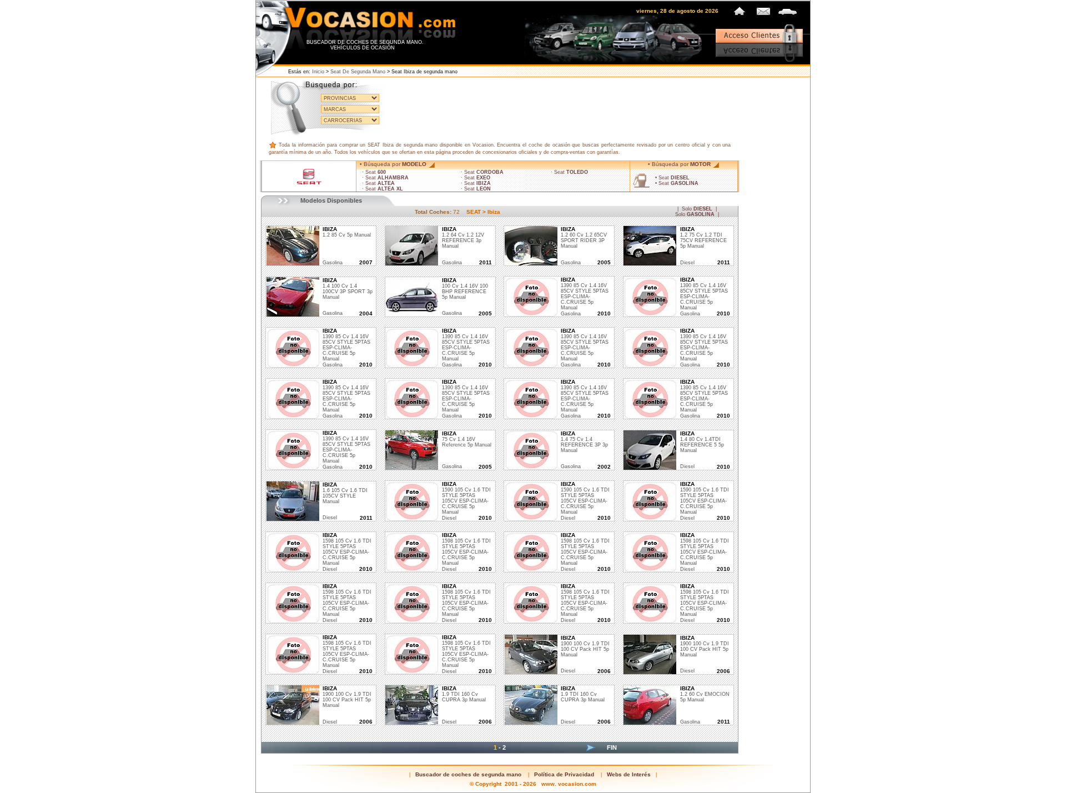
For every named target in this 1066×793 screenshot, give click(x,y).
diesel (687, 262)
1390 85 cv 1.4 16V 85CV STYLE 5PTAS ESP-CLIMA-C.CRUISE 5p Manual (585, 293)
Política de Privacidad (564, 774)
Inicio (318, 71)
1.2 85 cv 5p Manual (347, 232)
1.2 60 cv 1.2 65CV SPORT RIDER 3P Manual (584, 238)
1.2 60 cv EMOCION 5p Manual (705, 694)
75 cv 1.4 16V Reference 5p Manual (466, 439)
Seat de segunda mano (357, 71)
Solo (697, 209)
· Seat (374, 172)
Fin (612, 747)
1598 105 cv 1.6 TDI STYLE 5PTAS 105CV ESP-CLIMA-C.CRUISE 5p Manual (347, 549)
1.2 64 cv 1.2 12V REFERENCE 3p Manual (463, 238)
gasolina (333, 262)
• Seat (672, 177)
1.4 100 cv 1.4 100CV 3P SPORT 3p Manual (348, 289)
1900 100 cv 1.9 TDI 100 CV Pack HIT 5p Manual (585, 646)
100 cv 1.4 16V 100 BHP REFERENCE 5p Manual (465, 289)
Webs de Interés (629, 774)
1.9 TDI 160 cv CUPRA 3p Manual (464, 694)
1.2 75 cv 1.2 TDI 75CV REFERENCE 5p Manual (703, 238)
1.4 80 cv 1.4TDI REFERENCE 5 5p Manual (702, 442)
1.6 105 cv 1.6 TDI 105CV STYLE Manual (345, 493)
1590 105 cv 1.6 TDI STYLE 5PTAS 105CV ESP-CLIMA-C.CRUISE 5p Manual (466, 498)
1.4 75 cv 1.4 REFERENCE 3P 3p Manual (584, 442)
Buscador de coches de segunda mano (468, 774)
